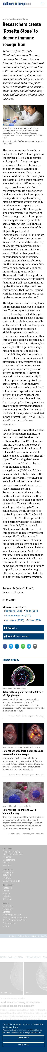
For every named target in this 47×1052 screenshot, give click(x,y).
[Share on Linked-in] (17, 646)
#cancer (11, 716)
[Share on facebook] (5, 646)
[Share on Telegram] (29, 646)
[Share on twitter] (11, 646)
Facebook (7, 887)
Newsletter (8, 909)
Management (9, 859)
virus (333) (34, 620)
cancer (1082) (14, 610)
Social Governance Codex (14, 920)
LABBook (7, 878)
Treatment (7, 856)
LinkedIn (7, 896)
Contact (6, 911)
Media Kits (7, 906)
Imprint (6, 926)
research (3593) (15, 620)
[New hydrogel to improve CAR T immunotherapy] (23, 792)
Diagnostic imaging (11, 851)
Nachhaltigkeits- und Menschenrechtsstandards (15, 916)
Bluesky (6, 893)
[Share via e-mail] (35, 646)
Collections (8, 872)
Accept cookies (23, 1044)
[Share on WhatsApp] (23, 646)
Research (7, 865)
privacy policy (22, 1030)
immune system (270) (18, 615)
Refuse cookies (23, 1038)
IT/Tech (6, 862)
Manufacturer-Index (12, 880)
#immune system (28, 716)
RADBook (7, 875)
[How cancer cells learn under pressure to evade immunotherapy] (23, 734)
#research (40, 775)
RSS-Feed (7, 899)
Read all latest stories (18, 636)
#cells (18, 716)
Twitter (6, 890)
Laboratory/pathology (12, 854)
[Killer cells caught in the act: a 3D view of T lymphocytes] (23, 675)
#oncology (40, 716)
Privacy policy (9, 923)
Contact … (12, 628)
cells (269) (32, 610)
